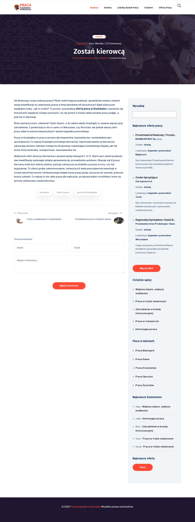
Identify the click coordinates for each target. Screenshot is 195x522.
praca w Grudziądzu (87, 192)
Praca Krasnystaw (145, 367)
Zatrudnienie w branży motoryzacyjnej (148, 311)
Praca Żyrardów (144, 385)
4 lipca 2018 (81, 43)
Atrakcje (94, 7)
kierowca (44, 192)
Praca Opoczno (144, 376)
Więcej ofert (146, 268)
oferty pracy (63, 192)
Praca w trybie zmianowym (150, 301)
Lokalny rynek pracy (127, 7)
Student (148, 7)
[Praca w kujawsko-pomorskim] (22, 7)
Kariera (107, 7)
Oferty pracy (165, 7)
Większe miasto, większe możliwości (149, 291)
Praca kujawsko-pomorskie (85, 57)
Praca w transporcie (147, 321)
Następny (113, 213)
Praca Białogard (144, 350)
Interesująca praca (146, 329)
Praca (143, 467)
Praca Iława (142, 359)
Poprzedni (22, 213)
